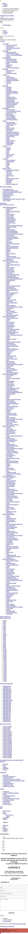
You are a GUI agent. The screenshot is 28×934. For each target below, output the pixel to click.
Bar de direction (10, 161)
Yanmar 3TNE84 (7, 742)
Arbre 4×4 (8, 172)
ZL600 (5, 634)
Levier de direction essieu (12, 53)
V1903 (5, 675)
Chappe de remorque (11, 73)
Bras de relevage (10, 70)
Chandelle (8, 72)
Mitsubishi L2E (7, 689)
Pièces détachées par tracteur (7, 204)
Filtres (7, 213)
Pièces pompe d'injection (12, 246)
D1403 (5, 658)
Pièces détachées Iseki (8, 260)
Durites (8, 249)
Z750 (4, 630)
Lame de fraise (9, 215)
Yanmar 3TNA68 (7, 732)
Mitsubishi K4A (7, 704)
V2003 (5, 676)
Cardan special (6, 782)
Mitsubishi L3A (7, 713)
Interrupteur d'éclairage (12, 91)
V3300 (5, 681)
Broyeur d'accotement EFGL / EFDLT (12, 192)
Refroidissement (7, 58)
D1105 (4, 654)
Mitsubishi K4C (7, 707)
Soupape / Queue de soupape (13, 257)
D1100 (4, 651)
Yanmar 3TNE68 (7, 757)
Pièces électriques (10, 229)
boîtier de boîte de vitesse (12, 178)
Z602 (4, 622)
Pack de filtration (10, 214)
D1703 (5, 661)
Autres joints (9, 239)
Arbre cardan (9, 301)
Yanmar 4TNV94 (7, 756)
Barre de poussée (7, 804)
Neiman (8, 94)
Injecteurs (8, 83)
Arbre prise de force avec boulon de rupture (13, 780)
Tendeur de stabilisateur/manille (11, 793)
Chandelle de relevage (8, 800)
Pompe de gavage (10, 97)
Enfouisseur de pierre (8, 195)
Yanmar (5, 769)
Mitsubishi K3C (7, 694)
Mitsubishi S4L (7, 718)
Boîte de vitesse (7, 168)
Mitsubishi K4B (7, 706)
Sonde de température (11, 104)
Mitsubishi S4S (7, 720)
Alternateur (9, 87)
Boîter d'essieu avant (11, 52)
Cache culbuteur (10, 77)
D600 (4, 636)
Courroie (8, 210)
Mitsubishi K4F (7, 711)
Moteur (5, 121)
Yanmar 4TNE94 (7, 753)
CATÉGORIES (5, 834)
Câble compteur (10, 129)
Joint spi (8, 241)
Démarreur (9, 90)
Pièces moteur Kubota (5, 618)
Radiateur (8, 66)
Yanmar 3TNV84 (7, 747)
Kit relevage (6, 791)
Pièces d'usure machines (6, 186)
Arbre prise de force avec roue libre (11, 779)
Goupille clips (6, 802)
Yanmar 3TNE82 (7, 740)
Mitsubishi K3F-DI (8, 700)
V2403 (5, 679)
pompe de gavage (10, 122)
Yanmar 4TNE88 (7, 751)
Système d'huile (10, 143)
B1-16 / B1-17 (9, 815)
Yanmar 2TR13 (7, 728)
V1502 (5, 669)
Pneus (7, 153)
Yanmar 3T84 (6, 729)
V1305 (5, 667)
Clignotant (8, 88)
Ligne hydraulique (10, 116)
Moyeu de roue (10, 46)
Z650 (4, 629)
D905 (4, 647)
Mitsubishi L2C (7, 687)
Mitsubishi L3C (7, 714)
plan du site (15, 923)
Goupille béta (6, 797)
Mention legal (22, 923)
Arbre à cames (9, 125)
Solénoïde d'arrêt (10, 101)
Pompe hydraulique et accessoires (14, 234)
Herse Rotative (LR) (8, 189)
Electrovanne (9, 114)
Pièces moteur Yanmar (5, 724)
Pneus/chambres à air (5, 616)
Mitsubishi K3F (7, 699)
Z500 (4, 626)
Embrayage (9, 171)
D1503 (5, 660)
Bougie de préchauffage (12, 232)
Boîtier (8, 163)
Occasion (2, 41)
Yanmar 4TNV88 (7, 754)
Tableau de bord (10, 107)
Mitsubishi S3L (7, 717)
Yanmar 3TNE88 (7, 743)
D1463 (5, 620)
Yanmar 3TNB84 (7, 735)
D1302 (5, 655)
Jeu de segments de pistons (12, 243)
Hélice (7, 63)
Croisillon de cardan (11, 256)
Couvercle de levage (11, 112)
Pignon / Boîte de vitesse (12, 262)
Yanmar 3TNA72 (7, 733)
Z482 (4, 624)
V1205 (5, 665)
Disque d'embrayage (11, 220)
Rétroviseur (9, 156)
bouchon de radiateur (11, 60)
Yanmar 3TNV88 (7, 749)
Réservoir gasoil (10, 154)
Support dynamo (10, 105)
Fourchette (8, 182)
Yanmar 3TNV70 (7, 744)
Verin (7, 165)
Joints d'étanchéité (10, 280)
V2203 (5, 678)
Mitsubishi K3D (7, 696)
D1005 (5, 650)
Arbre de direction (10, 160)
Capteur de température (12, 62)
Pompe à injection (10, 140)
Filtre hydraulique (10, 115)
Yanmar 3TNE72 (7, 736)
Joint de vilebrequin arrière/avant (14, 225)
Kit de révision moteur (11, 231)
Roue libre (5, 775)
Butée (7, 252)
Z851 (4, 633)
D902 (4, 646)
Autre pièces (9, 242)
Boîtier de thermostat (11, 59)
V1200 (5, 664)
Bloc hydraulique (10, 109)
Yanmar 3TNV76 (7, 746)
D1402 (5, 657)
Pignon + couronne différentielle (14, 55)
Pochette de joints (10, 218)
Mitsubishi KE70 (7, 690)
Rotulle (8, 164)
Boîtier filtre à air (10, 128)
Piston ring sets (10, 543)
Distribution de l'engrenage (12, 133)
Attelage (2, 789)
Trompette (8, 49)
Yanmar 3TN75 (7, 730)
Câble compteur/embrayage (13, 211)
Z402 (4, 623)
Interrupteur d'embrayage (12, 93)
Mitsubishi (5, 768)
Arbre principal (10, 175)
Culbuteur (8, 81)
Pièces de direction (10, 253)
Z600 (4, 627)
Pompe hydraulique (11, 118)
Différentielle (9, 180)
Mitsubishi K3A (7, 686)
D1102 (4, 653)
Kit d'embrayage (10, 221)
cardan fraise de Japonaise (12, 170)
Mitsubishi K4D (7, 708)
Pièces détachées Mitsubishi (10, 374)
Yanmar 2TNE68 (7, 726)
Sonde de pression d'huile (12, 102)
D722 (4, 640)
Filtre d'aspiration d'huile (12, 135)
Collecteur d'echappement (12, 80)
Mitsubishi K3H (7, 701)
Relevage (5, 69)
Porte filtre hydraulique (12, 119)
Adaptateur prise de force (9, 776)
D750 (4, 641)
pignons (8, 56)
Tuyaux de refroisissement (12, 67)
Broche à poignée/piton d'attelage (11, 798)
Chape (4, 794)
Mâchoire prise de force (9, 786)
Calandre (8, 147)
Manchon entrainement (12, 184)
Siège (7, 157)
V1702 (5, 672)
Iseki (4, 765)
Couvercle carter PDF (11, 45)
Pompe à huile (9, 142)
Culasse (5, 74)
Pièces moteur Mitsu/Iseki (6, 683)
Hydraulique (6, 108)
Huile (1, 806)
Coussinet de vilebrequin (12, 238)
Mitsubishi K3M (7, 703)
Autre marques (6, 811)
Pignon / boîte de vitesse (12, 318)
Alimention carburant (11, 123)
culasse (8, 515)
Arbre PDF (9, 174)
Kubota (5, 767)
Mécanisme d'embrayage (12, 248)
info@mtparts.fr (7, 25)
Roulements (3, 203)
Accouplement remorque (9, 795)
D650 (4, 637)
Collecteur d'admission (11, 79)
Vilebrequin (9, 144)
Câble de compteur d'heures (13, 378)
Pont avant (5, 50)
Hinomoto (5, 764)
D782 (4, 643)
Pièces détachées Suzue (9, 514)
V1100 (4, 662)
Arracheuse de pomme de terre (10, 190)
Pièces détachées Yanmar (9, 559)
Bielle (7, 126)
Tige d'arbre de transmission (13, 48)
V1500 (5, 668)
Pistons (8, 137)
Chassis (5, 146)
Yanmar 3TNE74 (7, 737)
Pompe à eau (9, 65)
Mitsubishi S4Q (7, 721)
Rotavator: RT (6, 197)
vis (7, 84)
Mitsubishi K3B (7, 693)
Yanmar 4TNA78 (7, 750)
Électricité (5, 86)
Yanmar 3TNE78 (7, 739)
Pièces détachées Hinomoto (10, 207)
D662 (4, 639)
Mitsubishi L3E (7, 715)
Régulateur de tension (11, 98)
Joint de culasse (10, 217)
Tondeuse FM (6, 196)
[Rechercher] (1, 22)
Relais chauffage (10, 100)
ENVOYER (11, 913)
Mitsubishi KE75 (7, 691)
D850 (4, 644)
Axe (7, 177)
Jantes (7, 151)
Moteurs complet (10, 136)
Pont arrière (6, 43)
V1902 (5, 674)
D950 (4, 648)
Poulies (8, 139)
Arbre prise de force (8, 778)
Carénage (8, 149)
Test (1, 808)
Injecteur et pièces (10, 350)
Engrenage (9, 181)
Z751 (4, 632)
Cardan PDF (3, 772)
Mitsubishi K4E (7, 710)
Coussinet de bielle (10, 222)
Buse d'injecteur (10, 235)
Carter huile (9, 130)
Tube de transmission (8, 783)
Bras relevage (6, 801)
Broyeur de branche (8, 193)
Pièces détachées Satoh (8, 426)
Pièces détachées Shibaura (9, 476)
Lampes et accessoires (11, 236)
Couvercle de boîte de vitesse (13, 111)
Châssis (8, 150)
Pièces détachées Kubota (9, 316)
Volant (7, 167)
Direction (5, 158)
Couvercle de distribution (12, 132)
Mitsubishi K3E (7, 697)
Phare (7, 95)
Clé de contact (9, 208)
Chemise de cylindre (11, 227)
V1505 (5, 671)
